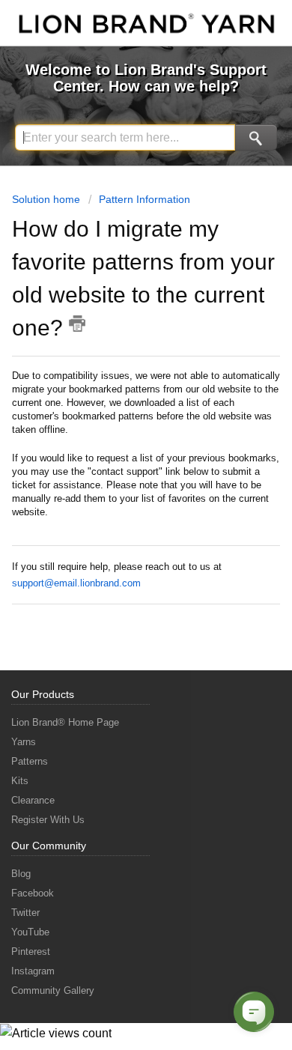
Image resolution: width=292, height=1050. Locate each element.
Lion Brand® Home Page (65, 722)
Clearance (33, 800)
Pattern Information (144, 199)
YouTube (30, 932)
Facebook (32, 893)
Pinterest (30, 951)
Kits (19, 780)
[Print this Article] (77, 323)
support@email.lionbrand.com (76, 583)
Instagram (33, 971)
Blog (21, 873)
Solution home (47, 199)
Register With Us (48, 819)
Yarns (23, 741)
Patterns (29, 761)
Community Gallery (52, 990)
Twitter (25, 912)
